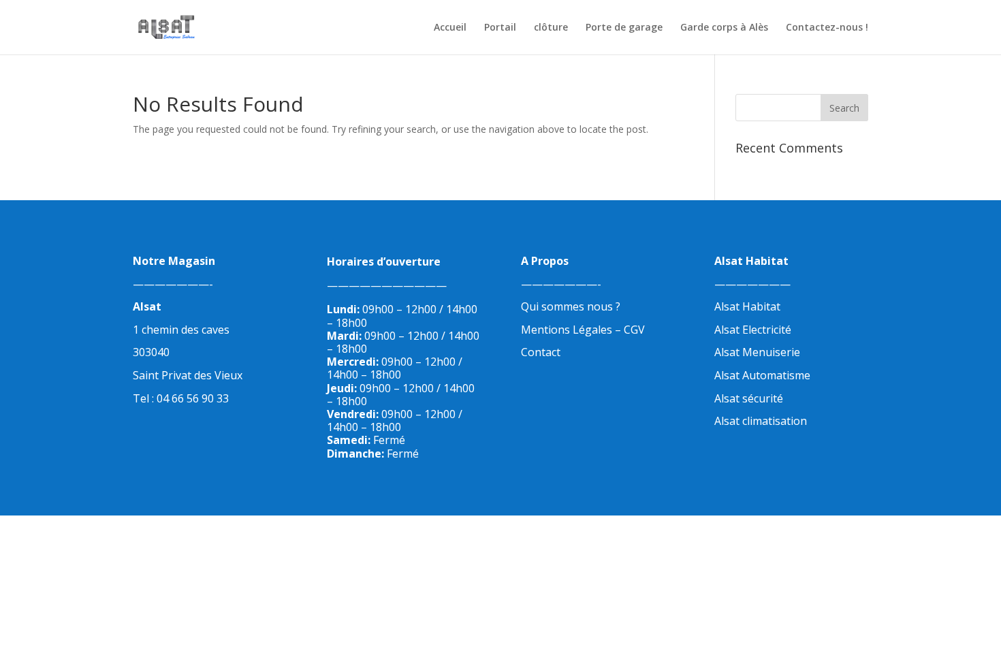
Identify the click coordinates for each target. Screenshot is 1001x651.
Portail (500, 27)
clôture (551, 27)
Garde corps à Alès (724, 27)
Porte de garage (624, 27)
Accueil (450, 27)
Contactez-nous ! (827, 27)
